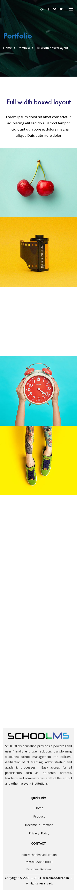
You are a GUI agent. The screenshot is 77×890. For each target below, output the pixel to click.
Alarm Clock (11, 417)
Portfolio (24, 48)
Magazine (10, 348)
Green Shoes (12, 487)
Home (7, 48)
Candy (7, 695)
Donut (7, 556)
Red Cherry (11, 209)
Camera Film (12, 278)
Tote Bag (9, 626)
